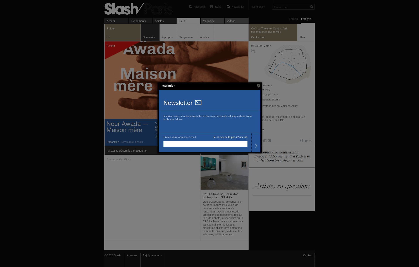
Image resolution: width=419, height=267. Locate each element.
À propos (131, 255)
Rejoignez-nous (152, 255)
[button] (258, 85)
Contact (307, 255)
